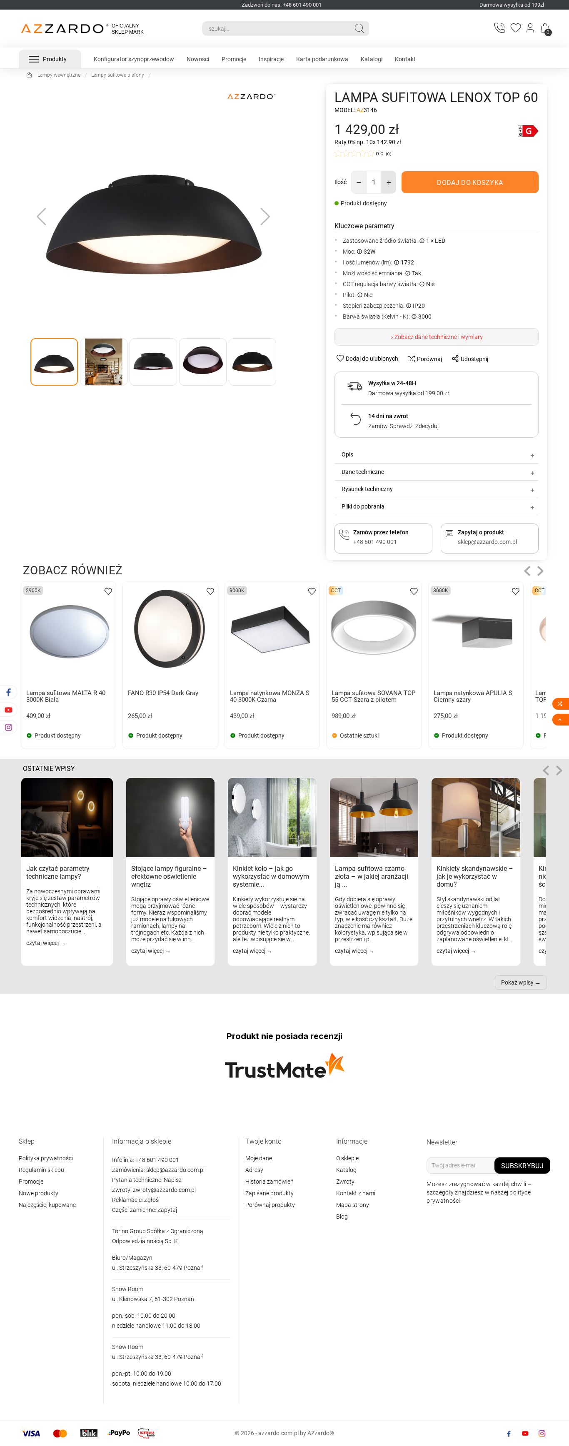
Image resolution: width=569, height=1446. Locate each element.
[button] (527, 571)
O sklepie (347, 1158)
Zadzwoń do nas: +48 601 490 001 (282, 5)
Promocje (31, 1181)
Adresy (254, 1170)
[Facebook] (508, 1433)
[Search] (359, 28)
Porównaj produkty (270, 1205)
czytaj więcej (43, 943)
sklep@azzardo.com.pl (175, 1170)
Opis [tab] (347, 454)
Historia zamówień (269, 1181)
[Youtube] (525, 1433)
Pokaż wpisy (517, 982)
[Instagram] (542, 1433)
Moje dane (258, 1158)
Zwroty (345, 1181)
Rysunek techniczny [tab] (367, 489)
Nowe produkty (38, 1193)
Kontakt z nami (355, 1193)
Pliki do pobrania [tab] (363, 506)
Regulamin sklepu (41, 1170)
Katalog (346, 1170)
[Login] (530, 29)
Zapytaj (167, 1210)
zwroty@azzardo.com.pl (164, 1190)
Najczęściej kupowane (47, 1205)
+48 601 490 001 (156, 1160)
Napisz (173, 1180)
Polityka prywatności (46, 1158)
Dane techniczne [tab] (363, 472)
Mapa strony (352, 1205)
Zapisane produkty (269, 1193)
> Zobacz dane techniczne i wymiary (437, 337)
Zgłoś (151, 1200)
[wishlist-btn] (108, 590)
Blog (342, 1216)
